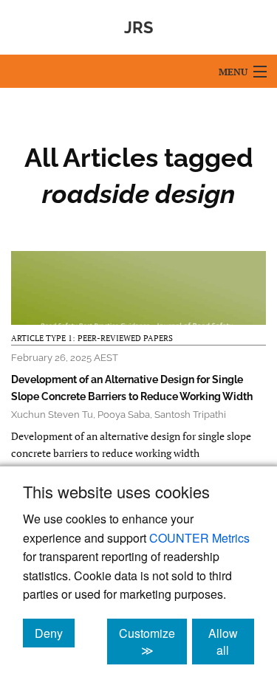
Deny (55, 633)
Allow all (231, 642)
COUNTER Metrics (199, 537)
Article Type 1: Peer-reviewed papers (92, 338)
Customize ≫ (153, 642)
